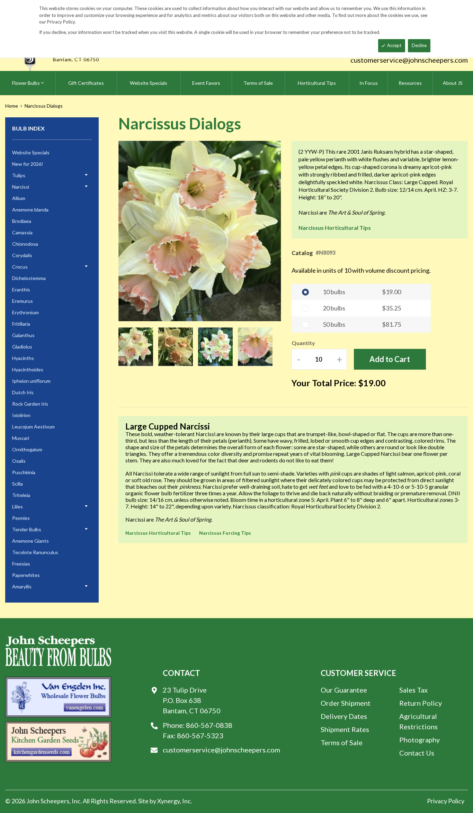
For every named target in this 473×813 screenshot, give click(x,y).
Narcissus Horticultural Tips (334, 227)
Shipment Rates (345, 729)
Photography (419, 739)
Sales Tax (413, 690)
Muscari (20, 438)
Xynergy (168, 801)
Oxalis (19, 461)
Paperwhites (26, 575)
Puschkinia (23, 472)
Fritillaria (21, 324)
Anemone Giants (30, 541)
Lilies (17, 506)
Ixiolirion (21, 415)
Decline (419, 45)
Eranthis (21, 289)
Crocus (20, 267)
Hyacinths (23, 358)
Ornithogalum (27, 449)
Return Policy (420, 703)
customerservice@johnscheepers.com (409, 60)
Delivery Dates (344, 716)
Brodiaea (21, 221)
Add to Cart (389, 359)
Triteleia (21, 495)
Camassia (22, 232)
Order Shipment (346, 703)
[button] (132, 231)
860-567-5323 (200, 735)
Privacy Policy (445, 801)
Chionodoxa (25, 244)
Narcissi (20, 187)
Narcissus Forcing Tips (225, 533)
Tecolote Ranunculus (35, 552)
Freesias (21, 564)
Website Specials (31, 152)
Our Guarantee (344, 690)
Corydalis (22, 255)
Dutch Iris (23, 392)
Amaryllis (22, 586)
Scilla (17, 484)
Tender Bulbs (26, 529)
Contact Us (416, 753)
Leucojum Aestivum (33, 427)
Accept (394, 45)
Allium (18, 198)
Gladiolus (22, 347)
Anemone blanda (30, 210)
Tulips (18, 175)
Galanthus (23, 335)
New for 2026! (27, 164)
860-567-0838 (209, 725)
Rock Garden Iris (30, 404)
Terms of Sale (342, 742)
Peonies (21, 518)
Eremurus (22, 301)
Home (11, 106)
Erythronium (25, 312)
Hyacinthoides (27, 369)
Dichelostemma (29, 278)
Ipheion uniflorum (31, 381)
